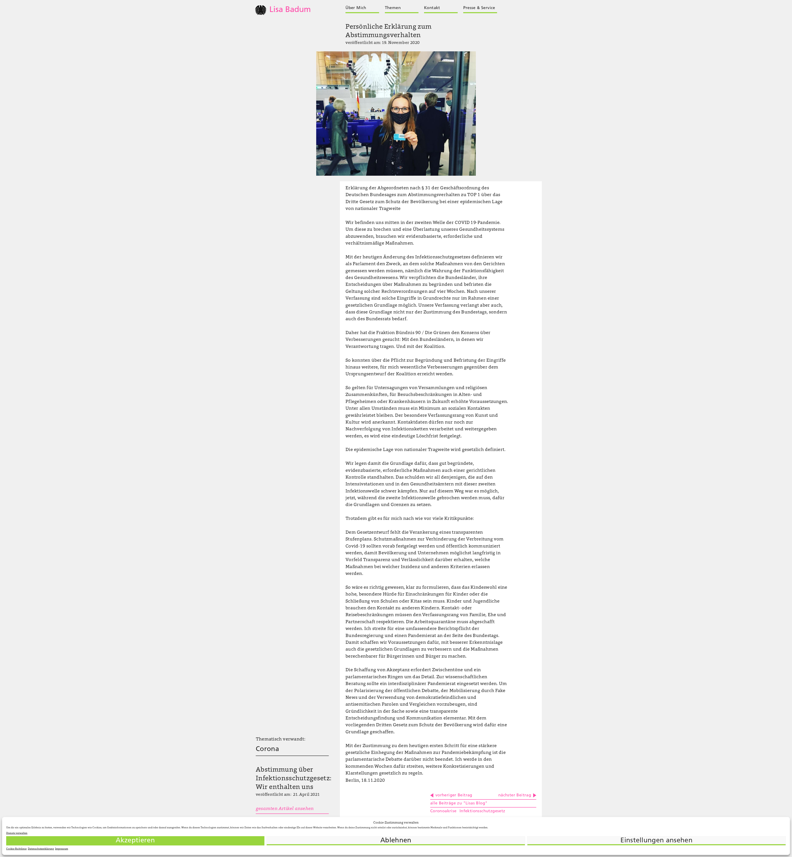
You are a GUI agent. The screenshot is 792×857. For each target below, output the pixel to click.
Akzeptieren (135, 840)
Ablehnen (395, 840)
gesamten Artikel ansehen (285, 809)
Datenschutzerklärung (41, 849)
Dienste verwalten (16, 833)
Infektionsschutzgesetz (482, 811)
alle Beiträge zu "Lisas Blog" (458, 803)
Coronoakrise (443, 811)
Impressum (61, 849)
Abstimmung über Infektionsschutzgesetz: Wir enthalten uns (293, 779)
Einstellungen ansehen (656, 840)
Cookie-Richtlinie (16, 849)
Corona (267, 749)
